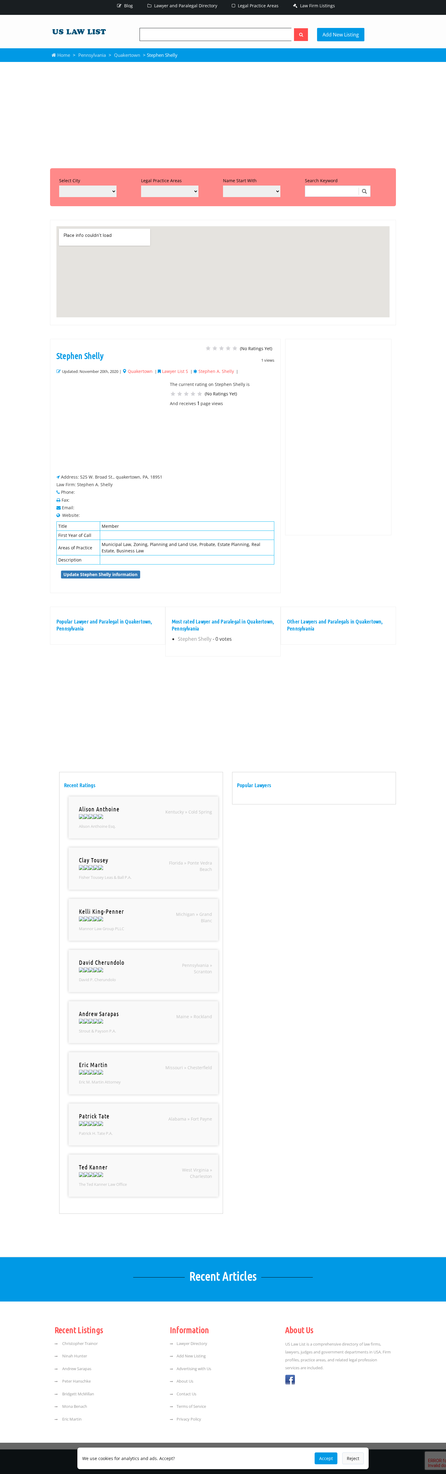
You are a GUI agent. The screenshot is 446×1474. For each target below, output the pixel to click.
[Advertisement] (223, 113)
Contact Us (186, 1394)
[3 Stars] (221, 348)
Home (63, 55)
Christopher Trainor (79, 1343)
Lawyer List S (175, 371)
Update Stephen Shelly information (100, 574)
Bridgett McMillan (77, 1394)
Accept (326, 1458)
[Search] (301, 34)
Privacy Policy (189, 1419)
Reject (353, 1458)
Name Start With (240, 180)
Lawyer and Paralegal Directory (185, 6)
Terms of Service (191, 1406)
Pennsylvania (92, 55)
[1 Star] (208, 348)
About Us (185, 1381)
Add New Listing (341, 34)
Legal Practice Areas (258, 6)
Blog (128, 6)
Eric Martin (71, 1419)
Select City (69, 180)
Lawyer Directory (192, 1343)
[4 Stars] (228, 348)
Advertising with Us (194, 1368)
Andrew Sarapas (76, 1368)
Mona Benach (74, 1406)
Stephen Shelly (194, 639)
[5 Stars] (235, 348)
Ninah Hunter (74, 1356)
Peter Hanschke (76, 1381)
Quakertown (127, 55)
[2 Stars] (215, 348)
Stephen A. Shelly (216, 371)
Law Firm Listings (317, 6)
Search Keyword (321, 180)
